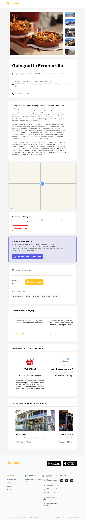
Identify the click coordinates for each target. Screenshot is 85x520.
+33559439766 (21, 94)
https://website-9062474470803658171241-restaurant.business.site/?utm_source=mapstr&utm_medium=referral (44, 83)
